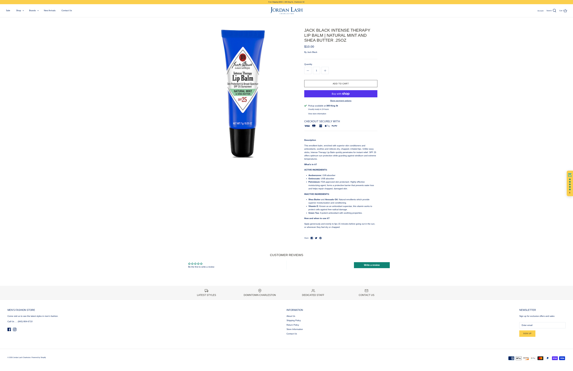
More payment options (340, 100)
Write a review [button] (372, 265)
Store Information (294, 329)
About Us (290, 316)
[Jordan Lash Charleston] (287, 10)
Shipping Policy (293, 320)
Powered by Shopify (38, 357)
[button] (570, 183)
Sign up (527, 333)
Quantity (308, 64)
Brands (32, 10)
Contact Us (66, 10)
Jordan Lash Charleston (22, 357)
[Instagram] (14, 329)
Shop (18, 10)
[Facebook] (9, 329)
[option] (243, 93)
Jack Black (312, 52)
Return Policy (292, 325)
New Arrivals (50, 10)
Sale (8, 10)
